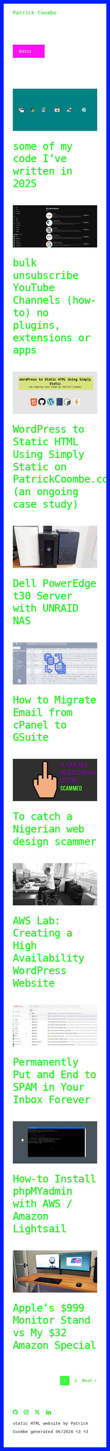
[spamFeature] (55, 1007)
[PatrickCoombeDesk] (55, 1253)
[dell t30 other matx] (55, 528)
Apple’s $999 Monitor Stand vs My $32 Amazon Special (54, 1326)
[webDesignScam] (55, 761)
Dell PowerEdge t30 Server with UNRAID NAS (54, 602)
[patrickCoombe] (55, 865)
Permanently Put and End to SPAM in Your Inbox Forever (54, 1080)
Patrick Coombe (35, 13)
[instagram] (26, 1412)
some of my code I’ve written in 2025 (42, 165)
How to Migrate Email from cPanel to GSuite (54, 718)
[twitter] (37, 1412)
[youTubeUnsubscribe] (55, 207)
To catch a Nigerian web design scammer (54, 829)
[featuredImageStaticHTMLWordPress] (55, 374)
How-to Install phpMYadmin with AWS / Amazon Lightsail (54, 1204)
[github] (15, 1412)
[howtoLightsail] (55, 1123)
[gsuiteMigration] (55, 645)
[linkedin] (48, 1412)
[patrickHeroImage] (55, 91)
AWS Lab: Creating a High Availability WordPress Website (48, 952)
